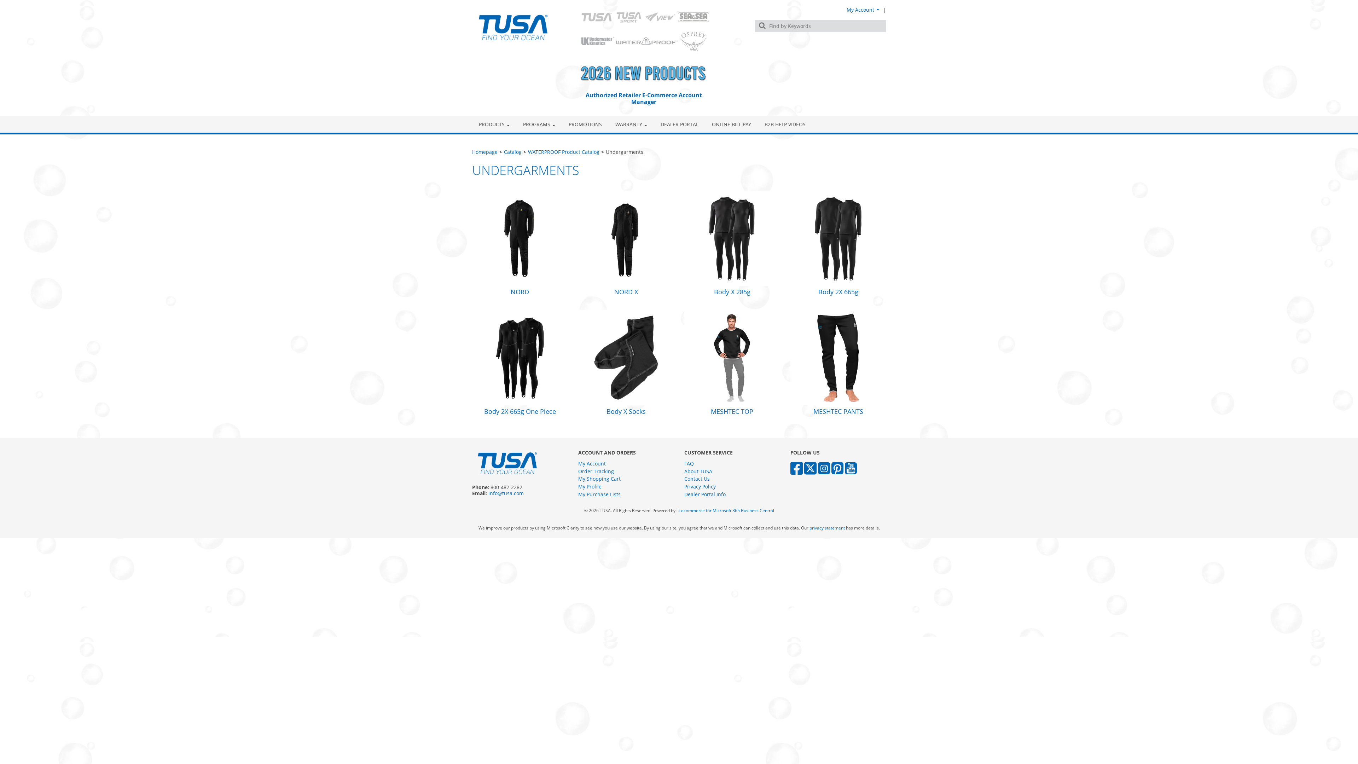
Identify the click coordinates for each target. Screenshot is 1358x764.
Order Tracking (596, 471)
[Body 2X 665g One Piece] (520, 357)
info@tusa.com (506, 493)
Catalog (513, 152)
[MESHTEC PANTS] (838, 357)
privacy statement (827, 528)
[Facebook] (796, 467)
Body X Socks (626, 411)
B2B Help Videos (785, 124)
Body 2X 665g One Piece (520, 411)
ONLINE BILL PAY (731, 124)
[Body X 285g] (732, 237)
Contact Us (697, 478)
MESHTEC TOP (732, 411)
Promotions (585, 124)
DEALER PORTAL (679, 124)
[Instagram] (824, 467)
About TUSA (698, 471)
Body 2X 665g (838, 292)
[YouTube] (851, 467)
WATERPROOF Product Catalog (563, 152)
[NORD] (520, 237)
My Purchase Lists (599, 494)
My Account (861, 9)
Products (492, 124)
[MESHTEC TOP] (732, 357)
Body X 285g (732, 292)
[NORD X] (626, 237)
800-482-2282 (506, 487)
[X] (810, 467)
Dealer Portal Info (705, 494)
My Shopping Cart (599, 478)
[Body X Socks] (626, 357)
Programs (536, 124)
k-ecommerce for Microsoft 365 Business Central (726, 511)
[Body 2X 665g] (838, 237)
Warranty (628, 124)
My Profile (590, 486)
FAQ (689, 463)
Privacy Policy (700, 486)
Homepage (485, 152)
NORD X (626, 292)
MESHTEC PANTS (838, 411)
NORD (520, 292)
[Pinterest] (837, 467)
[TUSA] (513, 27)
